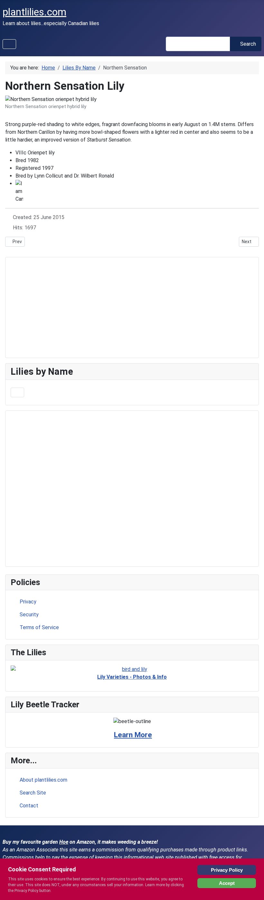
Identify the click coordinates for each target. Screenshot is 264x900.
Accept (227, 883)
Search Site (33, 793)
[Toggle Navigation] (9, 44)
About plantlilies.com (43, 780)
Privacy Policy (227, 870)
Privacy (28, 602)
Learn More (133, 734)
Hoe (63, 842)
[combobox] (198, 44)
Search (248, 44)
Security (29, 614)
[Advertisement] (132, 488)
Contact (29, 806)
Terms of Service (39, 627)
